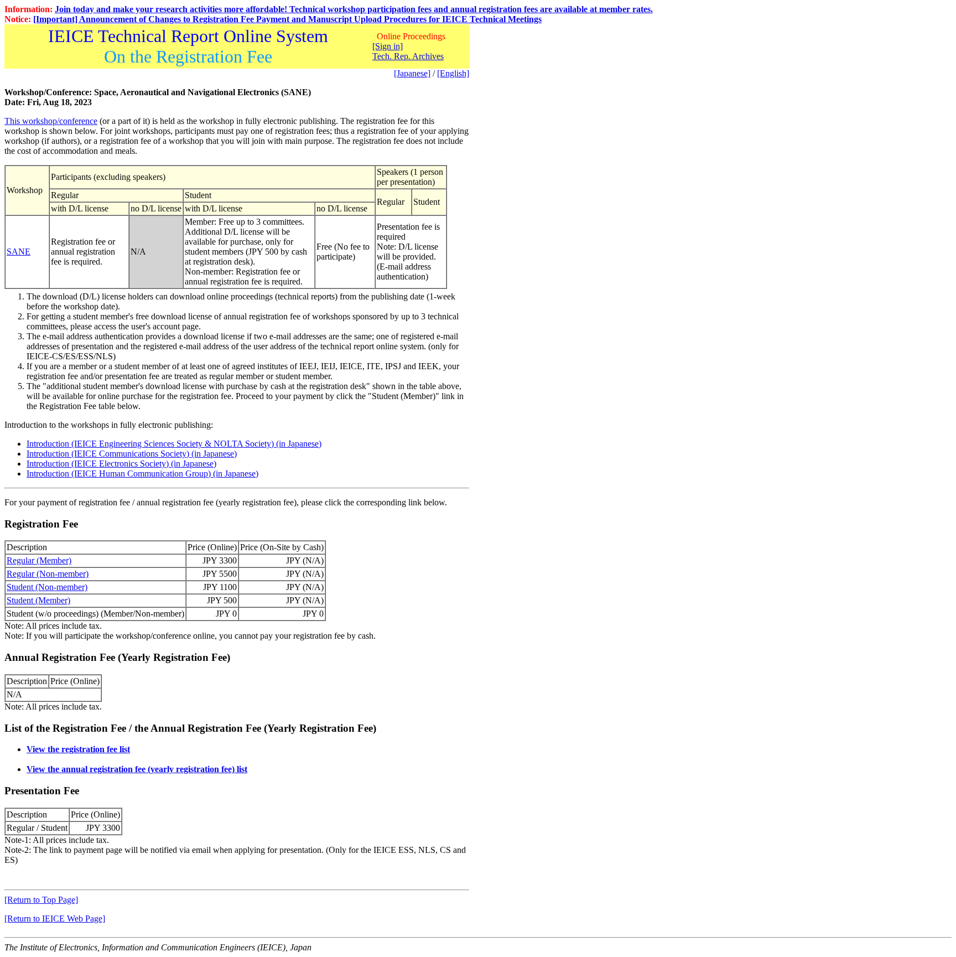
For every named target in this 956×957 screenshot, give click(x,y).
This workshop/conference (50, 121)
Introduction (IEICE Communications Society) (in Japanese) (132, 453)
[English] (453, 73)
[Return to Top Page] (41, 899)
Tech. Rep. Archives (408, 56)
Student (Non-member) (47, 587)
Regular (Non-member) (48, 573)
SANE (18, 251)
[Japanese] (412, 73)
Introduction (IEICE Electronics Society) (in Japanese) (121, 463)
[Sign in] (387, 46)
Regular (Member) (39, 560)
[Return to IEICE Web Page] (54, 918)
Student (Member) (38, 600)
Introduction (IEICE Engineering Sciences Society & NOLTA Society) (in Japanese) (174, 443)
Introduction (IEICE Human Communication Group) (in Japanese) (142, 473)
